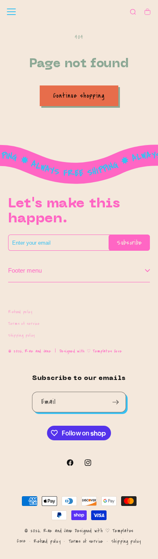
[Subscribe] (116, 402)
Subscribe (129, 242)
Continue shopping (79, 95)
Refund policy (20, 312)
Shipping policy (21, 335)
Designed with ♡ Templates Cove (91, 351)
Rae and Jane (38, 351)
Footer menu (25, 270)
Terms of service (24, 323)
